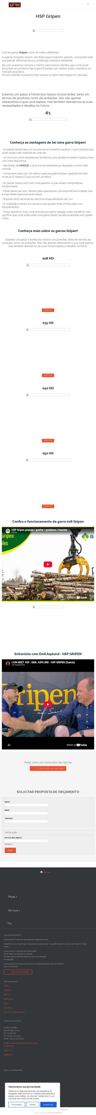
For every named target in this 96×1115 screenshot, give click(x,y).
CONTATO (7, 1008)
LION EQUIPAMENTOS (54, 1113)
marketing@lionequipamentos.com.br (24, 1043)
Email (7, 810)
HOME (6, 986)
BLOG (6, 1003)
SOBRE (6, 990)
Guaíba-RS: (8, 1055)
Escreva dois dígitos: (13, 838)
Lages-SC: (8, 1050)
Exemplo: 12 (9, 844)
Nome (8, 802)
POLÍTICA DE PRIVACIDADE (14, 1012)
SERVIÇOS (8, 999)
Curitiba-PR (8, 1046)
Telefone (9, 818)
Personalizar (17, 1105)
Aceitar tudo (48, 1105)
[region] (32, 1096)
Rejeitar (33, 1105)
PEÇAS (6, 995)
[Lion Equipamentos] (46, 5)
